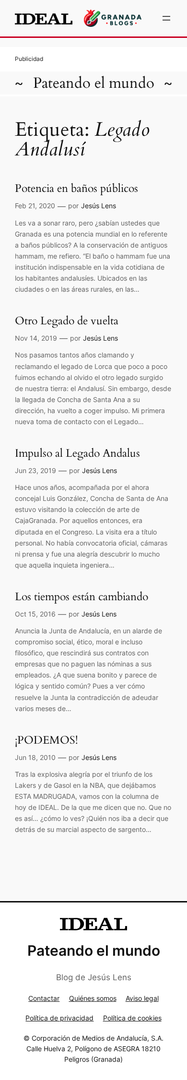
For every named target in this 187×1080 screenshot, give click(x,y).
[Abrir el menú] (166, 18)
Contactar (43, 998)
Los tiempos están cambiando (81, 596)
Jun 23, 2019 (35, 470)
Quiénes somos (93, 998)
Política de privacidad (59, 1018)
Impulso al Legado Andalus (77, 453)
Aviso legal (142, 998)
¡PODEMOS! (46, 740)
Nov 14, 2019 (36, 338)
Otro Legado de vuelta (66, 320)
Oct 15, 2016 (35, 614)
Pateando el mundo (93, 83)
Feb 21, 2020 (35, 206)
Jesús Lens (98, 206)
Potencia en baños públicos (76, 188)
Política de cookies (132, 1018)
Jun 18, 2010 (35, 757)
